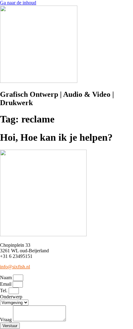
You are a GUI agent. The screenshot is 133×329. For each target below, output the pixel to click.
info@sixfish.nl (15, 266)
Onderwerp (11, 296)
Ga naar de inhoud (18, 2)
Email (6, 284)
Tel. (4, 290)
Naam (6, 277)
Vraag (6, 319)
